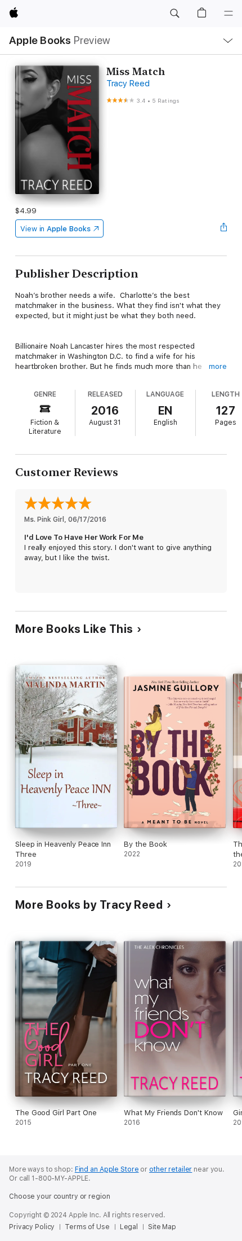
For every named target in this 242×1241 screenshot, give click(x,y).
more (218, 366)
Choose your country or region (59, 1196)
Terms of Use (87, 1227)
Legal (129, 1227)
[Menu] (228, 13)
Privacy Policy (32, 1227)
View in (55, 229)
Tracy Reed (128, 83)
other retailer (170, 1169)
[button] (174, 13)
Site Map (162, 1227)
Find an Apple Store (107, 1169)
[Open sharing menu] (223, 228)
